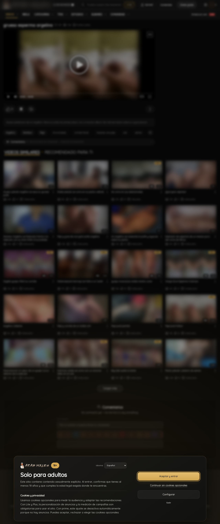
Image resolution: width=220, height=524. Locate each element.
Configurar (169, 494)
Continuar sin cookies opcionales (168, 485)
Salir (168, 502)
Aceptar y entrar (168, 476)
